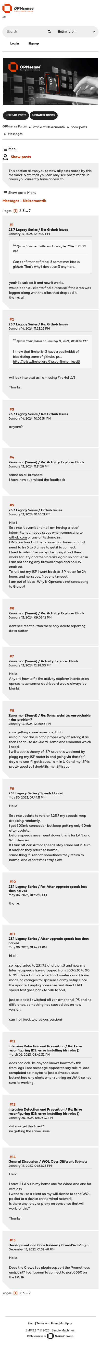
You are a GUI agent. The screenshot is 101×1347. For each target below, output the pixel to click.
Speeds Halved (51, 793)
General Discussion (23, 1162)
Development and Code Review (33, 1245)
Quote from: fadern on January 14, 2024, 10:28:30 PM (52, 341)
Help (31, 1323)
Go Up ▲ (66, 1323)
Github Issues (51, 510)
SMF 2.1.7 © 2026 (37, 1330)
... (27, 211)
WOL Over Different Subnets (64, 1162)
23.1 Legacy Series (23, 793)
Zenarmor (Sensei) (23, 462)
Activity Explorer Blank (59, 661)
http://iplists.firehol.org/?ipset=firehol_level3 (46, 361)
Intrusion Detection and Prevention (36, 1046)
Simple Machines (63, 1330)
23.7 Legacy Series (23, 230)
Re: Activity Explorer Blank (62, 462)
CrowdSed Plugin (74, 1245)
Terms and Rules (47, 1323)
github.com (18, 537)
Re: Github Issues (54, 230)
